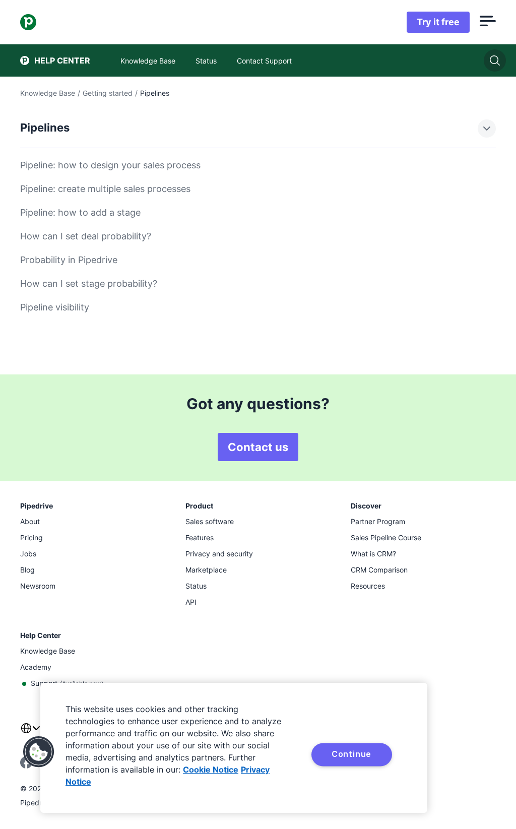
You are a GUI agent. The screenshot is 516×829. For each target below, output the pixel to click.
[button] (39, 752)
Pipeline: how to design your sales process (110, 165)
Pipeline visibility (54, 307)
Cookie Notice (210, 769)
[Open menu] (488, 22)
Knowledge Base (47, 93)
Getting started (108, 93)
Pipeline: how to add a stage (80, 212)
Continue (351, 754)
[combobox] (30, 734)
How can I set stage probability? (88, 283)
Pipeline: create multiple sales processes (105, 188)
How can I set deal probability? (85, 236)
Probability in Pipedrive (68, 259)
